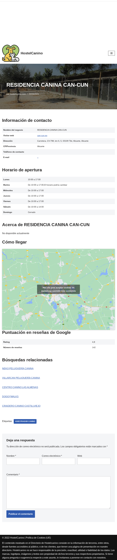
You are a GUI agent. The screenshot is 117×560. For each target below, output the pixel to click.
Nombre (11, 456)
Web (79, 456)
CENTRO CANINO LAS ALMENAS (20, 387)
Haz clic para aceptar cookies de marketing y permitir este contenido (58, 289)
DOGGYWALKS (10, 396)
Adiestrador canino (25, 421)
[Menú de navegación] (111, 53)
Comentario (13, 474)
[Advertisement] (58, 21)
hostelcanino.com (18, 94)
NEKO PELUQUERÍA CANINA (18, 368)
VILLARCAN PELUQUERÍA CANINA (21, 378)
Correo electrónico (52, 456)
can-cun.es (42, 135)
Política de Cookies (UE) (38, 538)
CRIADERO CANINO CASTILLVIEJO (21, 406)
